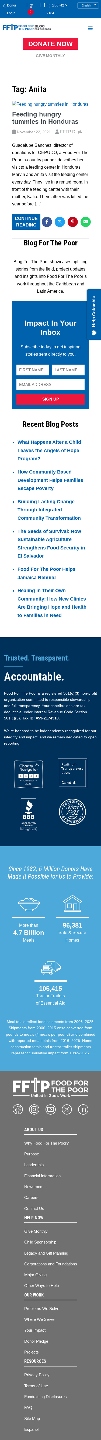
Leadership (34, 1164)
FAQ (28, 1407)
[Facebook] (18, 1109)
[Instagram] (34, 1109)
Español (31, 1429)
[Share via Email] (86, 222)
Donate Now (50, 44)
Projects (31, 1352)
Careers (31, 1197)
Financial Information (42, 1176)
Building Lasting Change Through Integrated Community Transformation (49, 510)
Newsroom (34, 1186)
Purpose (31, 1154)
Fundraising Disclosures (45, 1396)
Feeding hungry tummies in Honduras (45, 118)
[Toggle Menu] (90, 29)
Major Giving (35, 1274)
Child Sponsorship (40, 1242)
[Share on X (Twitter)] (60, 222)
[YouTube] (51, 1109)
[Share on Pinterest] (73, 222)
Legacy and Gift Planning (46, 1253)
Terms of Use (36, 1386)
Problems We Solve (41, 1308)
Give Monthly (50, 56)
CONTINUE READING (26, 221)
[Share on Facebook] (47, 222)
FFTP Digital (72, 131)
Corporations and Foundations (50, 1264)
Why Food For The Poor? (46, 1143)
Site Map (32, 1418)
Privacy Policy (37, 1374)
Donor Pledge (36, 1341)
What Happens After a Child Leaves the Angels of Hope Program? (49, 450)
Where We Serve (39, 1319)
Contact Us (34, 1208)
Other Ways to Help (41, 1285)
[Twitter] (67, 1109)
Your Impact (35, 1330)
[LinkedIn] (83, 1109)
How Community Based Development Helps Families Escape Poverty (50, 480)
